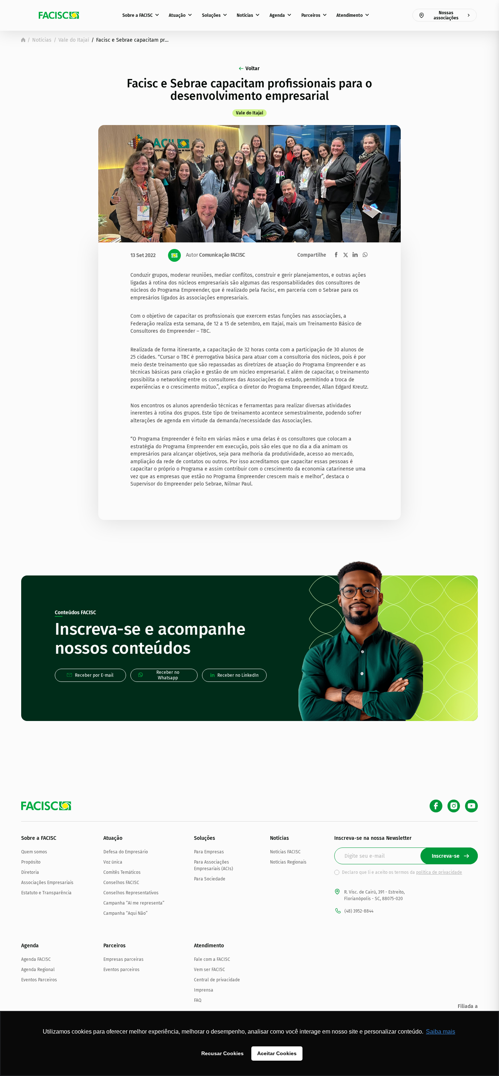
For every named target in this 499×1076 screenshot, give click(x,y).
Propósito (31, 862)
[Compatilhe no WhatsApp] (365, 255)
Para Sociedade (209, 878)
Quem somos (34, 851)
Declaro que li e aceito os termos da (402, 872)
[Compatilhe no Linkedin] (355, 255)
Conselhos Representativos (131, 892)
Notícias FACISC (285, 851)
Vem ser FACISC (209, 969)
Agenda (277, 15)
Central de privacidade (217, 979)
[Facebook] (436, 806)
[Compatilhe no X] (345, 254)
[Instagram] (453, 806)
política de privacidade (439, 872)
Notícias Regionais (288, 862)
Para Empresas (209, 851)
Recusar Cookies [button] (222, 1053)
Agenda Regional (38, 969)
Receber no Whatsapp (167, 675)
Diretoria (30, 872)
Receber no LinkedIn (238, 675)
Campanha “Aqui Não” (125, 913)
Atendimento (349, 15)
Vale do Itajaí (73, 40)
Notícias (245, 15)
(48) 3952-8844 (358, 911)
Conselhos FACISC (121, 882)
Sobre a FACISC (137, 15)
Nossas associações (446, 15)
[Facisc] (59, 15)
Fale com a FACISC (212, 959)
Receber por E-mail (94, 675)
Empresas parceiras (123, 959)
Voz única (112, 862)
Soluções (211, 15)
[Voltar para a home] (23, 40)
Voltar (252, 68)
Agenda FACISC (36, 959)
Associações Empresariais (47, 882)
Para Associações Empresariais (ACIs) (213, 865)
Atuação (177, 15)
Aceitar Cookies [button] (277, 1053)
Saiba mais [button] (440, 1031)
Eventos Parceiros (39, 979)
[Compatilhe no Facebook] (336, 255)
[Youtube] (471, 806)
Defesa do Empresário (125, 851)
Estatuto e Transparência (46, 892)
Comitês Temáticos (122, 872)
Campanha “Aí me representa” (133, 903)
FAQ (197, 1000)
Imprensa (203, 990)
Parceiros (310, 15)
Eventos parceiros (121, 969)
